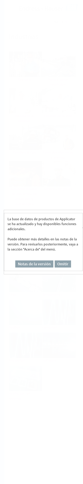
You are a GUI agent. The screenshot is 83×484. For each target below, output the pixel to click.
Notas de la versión (34, 263)
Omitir (62, 263)
